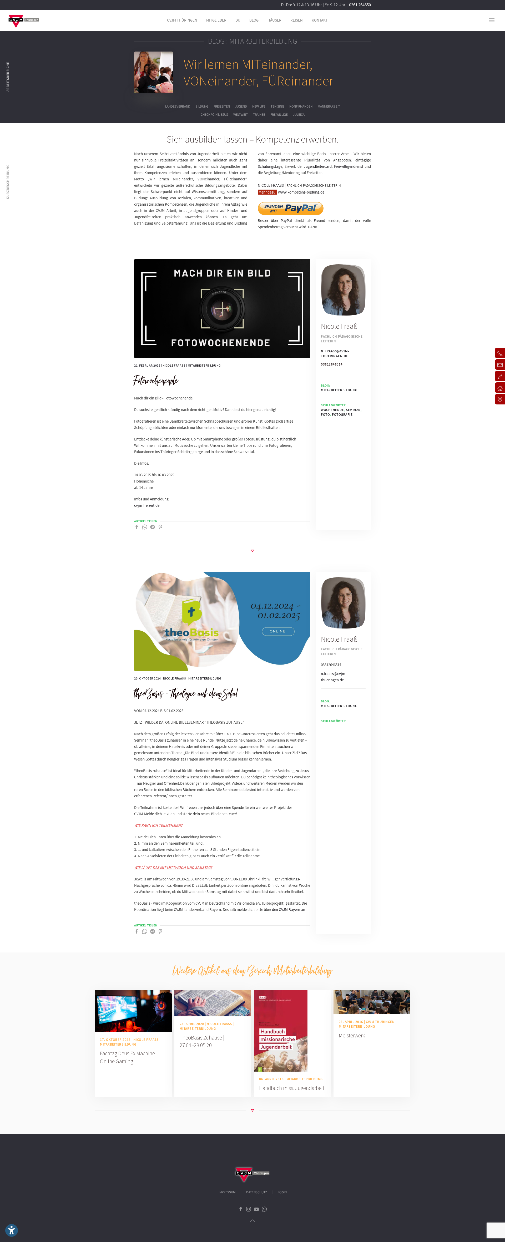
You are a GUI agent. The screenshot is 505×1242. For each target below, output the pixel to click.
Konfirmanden (300, 106)
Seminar (353, 410)
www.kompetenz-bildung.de (301, 192)
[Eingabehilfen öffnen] (11, 1230)
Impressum (227, 1192)
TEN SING (277, 106)
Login (282, 1192)
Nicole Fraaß (174, 365)
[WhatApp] (144, 526)
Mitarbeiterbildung (204, 365)
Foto (325, 414)
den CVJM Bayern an (288, 909)
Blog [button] (254, 20)
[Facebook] (136, 526)
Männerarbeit (329, 106)
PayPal (286, 220)
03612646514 (332, 364)
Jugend (241, 106)
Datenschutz (256, 1192)
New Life (258, 106)
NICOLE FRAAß (271, 185)
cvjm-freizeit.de (146, 505)
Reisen (296, 20)
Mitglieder (216, 20)
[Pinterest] (160, 526)
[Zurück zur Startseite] (23, 20)
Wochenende (332, 410)
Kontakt (320, 20)
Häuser (274, 20)
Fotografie (342, 414)
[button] (491, 20)
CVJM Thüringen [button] (182, 20)
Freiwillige (279, 114)
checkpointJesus (214, 114)
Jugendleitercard (318, 166)
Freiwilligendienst (348, 166)
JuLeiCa (299, 114)
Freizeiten (222, 106)
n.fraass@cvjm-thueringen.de (335, 353)
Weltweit (240, 114)
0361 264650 (360, 5)
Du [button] (237, 20)
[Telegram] (152, 526)
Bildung (201, 106)
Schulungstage (270, 166)
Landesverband (177, 106)
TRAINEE (259, 114)
